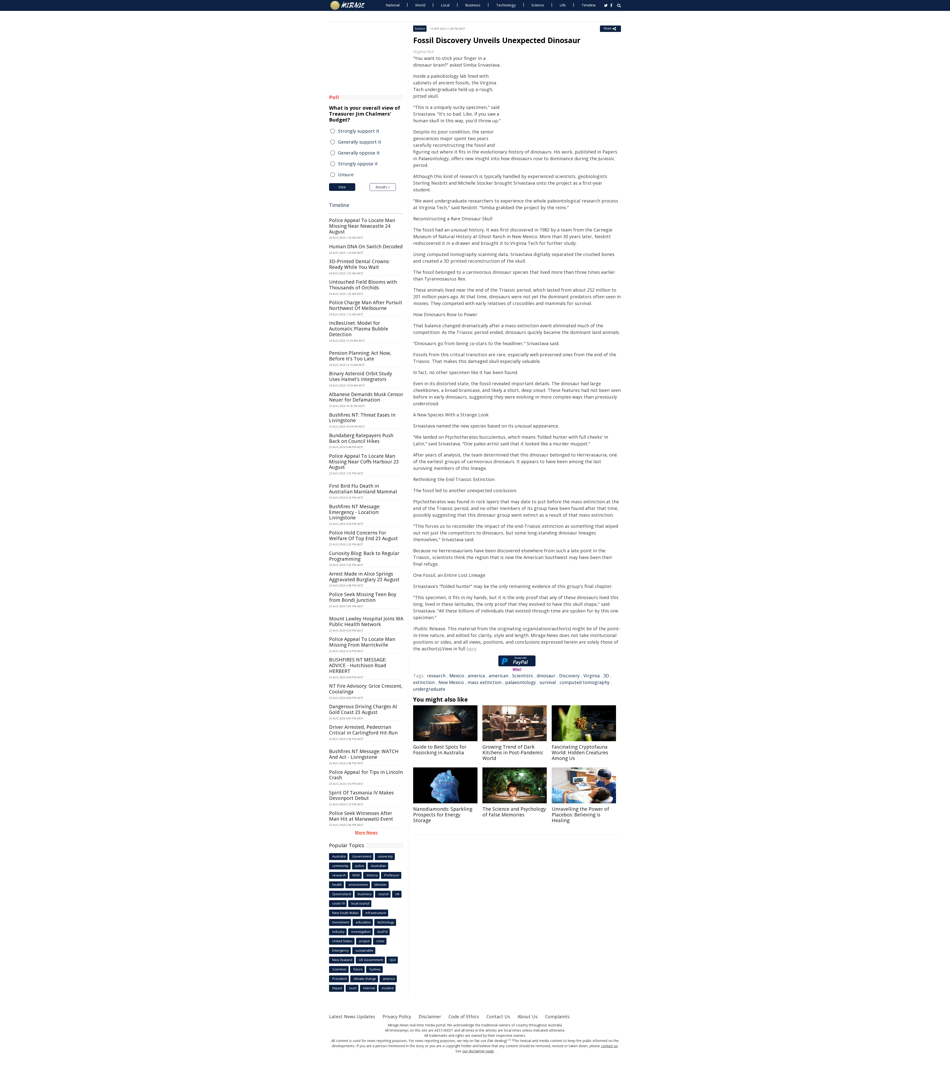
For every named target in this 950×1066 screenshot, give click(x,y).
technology (386, 922)
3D (606, 676)
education (363, 922)
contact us (609, 1045)
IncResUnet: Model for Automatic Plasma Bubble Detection (358, 329)
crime (380, 941)
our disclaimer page (478, 1051)
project (364, 941)
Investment (340, 922)
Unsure (346, 175)
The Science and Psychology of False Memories (514, 812)
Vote (342, 187)
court (352, 988)
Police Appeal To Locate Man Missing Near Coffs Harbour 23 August (364, 462)
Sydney (375, 969)
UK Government (371, 960)
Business (472, 4)
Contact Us (498, 1016)
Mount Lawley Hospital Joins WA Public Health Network (366, 621)
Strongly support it (358, 131)
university (385, 856)
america (476, 676)
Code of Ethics (464, 1016)
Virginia (591, 676)
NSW (356, 875)
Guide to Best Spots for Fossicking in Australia (439, 750)
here (471, 649)
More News (366, 832)
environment (358, 884)
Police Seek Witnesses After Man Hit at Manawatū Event (361, 816)
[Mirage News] (349, 5)
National (393, 4)
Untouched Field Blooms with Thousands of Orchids (363, 285)
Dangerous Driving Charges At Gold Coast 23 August (363, 709)
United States (342, 941)
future (358, 969)
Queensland (341, 894)
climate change (365, 978)
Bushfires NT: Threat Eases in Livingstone (362, 418)
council (383, 894)
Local (445, 4)
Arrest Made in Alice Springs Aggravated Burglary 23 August (364, 577)
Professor (391, 875)
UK (397, 894)
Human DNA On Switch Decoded (366, 246)
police (359, 865)
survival (548, 682)
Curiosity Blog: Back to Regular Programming (364, 556)
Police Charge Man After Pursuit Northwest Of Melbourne (365, 305)
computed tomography (585, 682)
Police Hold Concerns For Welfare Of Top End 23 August (363, 536)
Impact (337, 988)
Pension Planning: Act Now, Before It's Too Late (360, 356)
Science (537, 4)
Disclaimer (430, 1016)
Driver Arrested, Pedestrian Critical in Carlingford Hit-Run (363, 730)
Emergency (340, 950)
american (498, 676)
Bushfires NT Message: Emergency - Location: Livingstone (354, 512)
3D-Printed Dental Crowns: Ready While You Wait (359, 264)
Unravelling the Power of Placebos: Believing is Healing (580, 815)
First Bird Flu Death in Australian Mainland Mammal (363, 489)
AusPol (382, 931)
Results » (383, 187)
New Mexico (451, 682)
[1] (509, 1040)
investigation (361, 931)
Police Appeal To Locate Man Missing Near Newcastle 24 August (362, 226)
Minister (381, 884)
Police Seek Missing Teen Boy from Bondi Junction (362, 597)
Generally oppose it (359, 153)
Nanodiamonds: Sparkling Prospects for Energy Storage (442, 815)
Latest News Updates (352, 1016)
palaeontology (520, 682)
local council (360, 903)
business (365, 894)
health (337, 884)
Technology (506, 4)
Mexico (456, 676)
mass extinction (484, 682)
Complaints (557, 1016)
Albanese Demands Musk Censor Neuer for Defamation (366, 397)
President (339, 978)
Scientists (522, 676)
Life (563, 4)
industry (338, 931)
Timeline (588, 4)
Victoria (372, 875)
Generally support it (359, 142)
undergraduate (429, 689)
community (340, 865)
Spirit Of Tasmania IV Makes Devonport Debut (361, 795)
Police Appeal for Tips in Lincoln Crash (366, 775)
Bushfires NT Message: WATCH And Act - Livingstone (364, 754)
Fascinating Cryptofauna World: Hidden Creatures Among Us (580, 752)
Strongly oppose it (358, 164)
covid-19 (338, 903)
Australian (378, 865)
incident (388, 988)
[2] (513, 1040)
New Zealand (342, 960)
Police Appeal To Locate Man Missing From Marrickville (362, 642)
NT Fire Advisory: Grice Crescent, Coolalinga (366, 689)
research (436, 676)
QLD (393, 960)
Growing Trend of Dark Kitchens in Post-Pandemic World (512, 752)
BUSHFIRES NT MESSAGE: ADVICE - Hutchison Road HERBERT (357, 665)
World (420, 4)
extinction (424, 682)
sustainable (364, 950)
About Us (528, 1016)
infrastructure (375, 913)
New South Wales (345, 913)
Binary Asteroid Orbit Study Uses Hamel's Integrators (360, 376)
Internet (369, 988)
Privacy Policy (396, 1016)
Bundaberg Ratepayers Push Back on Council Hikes (361, 438)
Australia (339, 856)
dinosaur (546, 676)
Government (361, 856)
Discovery (569, 676)
